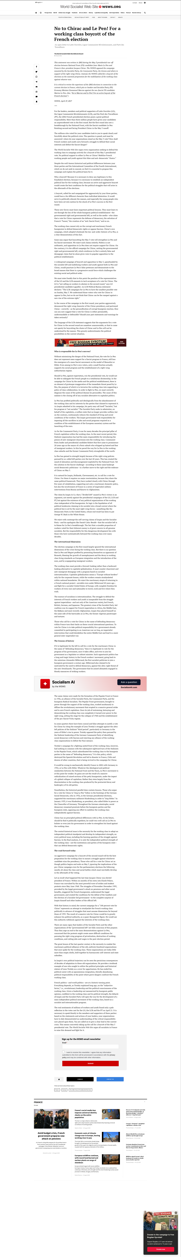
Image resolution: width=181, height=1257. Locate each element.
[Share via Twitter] (36, 71)
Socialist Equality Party (82, 17)
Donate (120, 17)
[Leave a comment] (36, 96)
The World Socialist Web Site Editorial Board (68, 54)
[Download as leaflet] (36, 91)
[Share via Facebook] (36, 66)
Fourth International (65, 17)
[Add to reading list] (36, 101)
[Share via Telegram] (36, 81)
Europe (64, 1090)
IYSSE (93, 17)
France (57, 1090)
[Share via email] (36, 86)
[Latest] (40, 13)
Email (64, 1043)
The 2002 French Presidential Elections (80, 1090)
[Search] (145, 13)
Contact (135, 3)
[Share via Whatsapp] (36, 76)
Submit (90, 1063)
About (140, 3)
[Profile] (145, 3)
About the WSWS (102, 17)
